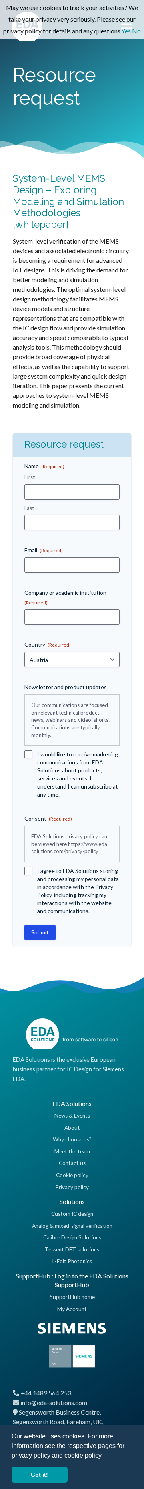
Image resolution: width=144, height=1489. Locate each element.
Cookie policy (72, 1175)
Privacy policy (72, 1187)
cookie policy (82, 1455)
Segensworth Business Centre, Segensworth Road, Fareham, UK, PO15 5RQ (58, 1421)
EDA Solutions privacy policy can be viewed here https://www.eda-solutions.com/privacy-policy (70, 843)
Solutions (72, 1201)
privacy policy (31, 1455)
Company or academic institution (65, 597)
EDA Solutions (72, 1103)
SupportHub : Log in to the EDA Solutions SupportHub (72, 1280)
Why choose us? (72, 1139)
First (29, 477)
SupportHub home (72, 1297)
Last (29, 508)
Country (47, 644)
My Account (72, 1309)
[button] (105, 1456)
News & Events (72, 1115)
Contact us (72, 1163)
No (136, 31)
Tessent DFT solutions (72, 1249)
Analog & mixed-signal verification (72, 1226)
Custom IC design (72, 1213)
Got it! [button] (39, 1474)
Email (43, 550)
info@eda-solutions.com (53, 1402)
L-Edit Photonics (72, 1261)
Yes (126, 31)
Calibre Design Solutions (72, 1237)
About (72, 1127)
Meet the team (72, 1151)
